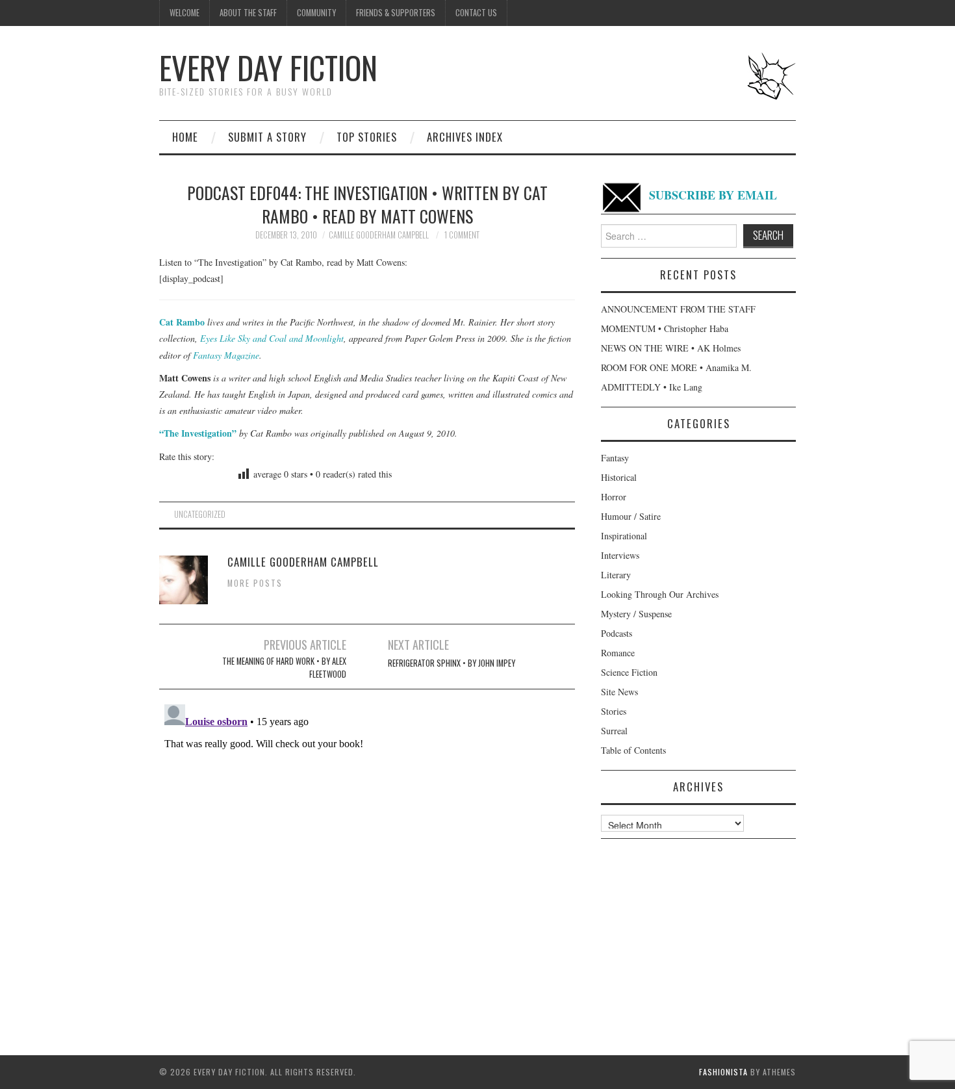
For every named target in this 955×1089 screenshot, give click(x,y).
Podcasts (616, 633)
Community (316, 12)
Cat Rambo (182, 322)
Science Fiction (629, 672)
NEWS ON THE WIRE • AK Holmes (671, 348)
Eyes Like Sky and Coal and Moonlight (272, 338)
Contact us (476, 12)
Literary (616, 575)
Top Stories (367, 137)
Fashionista (723, 1072)
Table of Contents (633, 750)
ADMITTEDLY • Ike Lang (651, 387)
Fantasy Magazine (226, 355)
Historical (619, 477)
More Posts (255, 583)
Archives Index (465, 137)
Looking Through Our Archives (660, 594)
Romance (618, 653)
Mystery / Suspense (636, 614)
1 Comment (461, 235)
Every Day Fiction (268, 67)
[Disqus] (367, 861)
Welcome (184, 12)
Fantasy (615, 458)
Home (185, 137)
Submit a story (267, 137)
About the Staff (248, 12)
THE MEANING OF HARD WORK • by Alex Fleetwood (284, 667)
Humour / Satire (631, 516)
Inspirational (624, 536)
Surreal (614, 730)
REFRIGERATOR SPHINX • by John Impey (451, 663)
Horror (613, 497)
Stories (613, 711)
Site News (619, 691)
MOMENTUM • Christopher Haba (664, 328)
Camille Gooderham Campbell (379, 235)
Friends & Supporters (395, 12)
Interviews (620, 555)
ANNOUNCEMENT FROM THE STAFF (678, 309)
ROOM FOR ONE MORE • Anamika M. (676, 367)
